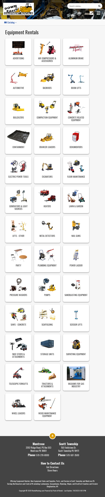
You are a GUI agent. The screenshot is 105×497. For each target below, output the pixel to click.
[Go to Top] (52, 435)
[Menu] (98, 13)
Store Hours (52, 470)
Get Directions (52, 467)
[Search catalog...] (99, 6)
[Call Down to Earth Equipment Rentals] (91, 13)
